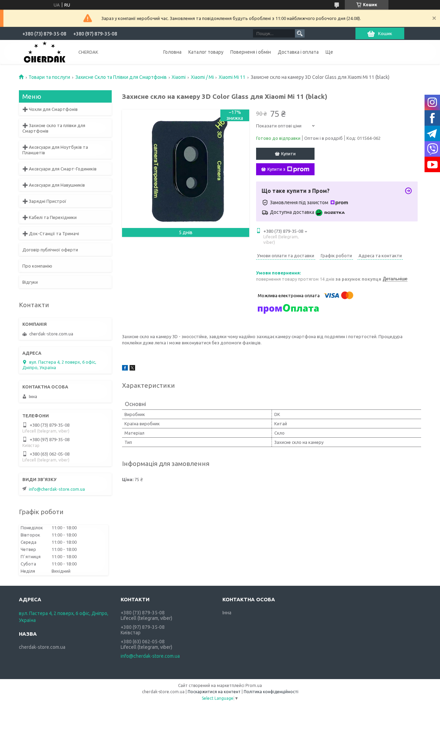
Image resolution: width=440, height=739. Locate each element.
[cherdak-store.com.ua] (44, 51)
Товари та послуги (49, 77)
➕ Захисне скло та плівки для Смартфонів (53, 128)
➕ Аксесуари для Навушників (53, 185)
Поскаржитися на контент (214, 691)
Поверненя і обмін (250, 52)
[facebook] (125, 368)
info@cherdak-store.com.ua (57, 489)
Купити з (276, 169)
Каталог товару (205, 52)
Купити (288, 153)
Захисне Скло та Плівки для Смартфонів (121, 77)
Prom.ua (253, 685)
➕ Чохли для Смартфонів (50, 109)
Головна (172, 52)
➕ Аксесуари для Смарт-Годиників (59, 168)
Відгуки (30, 282)
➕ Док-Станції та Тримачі (50, 233)
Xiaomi (179, 77)
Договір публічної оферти (50, 249)
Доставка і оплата (298, 52)
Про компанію (37, 265)
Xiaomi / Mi (202, 77)
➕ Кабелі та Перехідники (49, 217)
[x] (132, 368)
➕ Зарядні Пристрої (44, 201)
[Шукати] (300, 33)
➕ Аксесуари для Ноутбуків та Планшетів (55, 150)
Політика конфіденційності (271, 691)
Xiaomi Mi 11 (232, 77)
